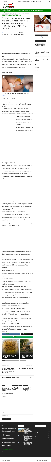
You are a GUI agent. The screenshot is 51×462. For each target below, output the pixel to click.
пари (18, 360)
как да (15, 360)
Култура (36, 432)
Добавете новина (26, 1)
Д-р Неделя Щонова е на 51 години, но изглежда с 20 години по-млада (6, 389)
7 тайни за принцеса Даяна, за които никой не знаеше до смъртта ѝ (27, 389)
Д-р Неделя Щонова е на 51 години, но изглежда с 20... (28, 443)
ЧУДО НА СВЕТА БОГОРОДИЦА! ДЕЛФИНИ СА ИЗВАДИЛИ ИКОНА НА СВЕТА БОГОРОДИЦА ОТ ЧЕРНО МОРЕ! (8, 369)
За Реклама (20, 1)
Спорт (26, 10)
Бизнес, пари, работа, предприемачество (9, 15)
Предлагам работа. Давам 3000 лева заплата (16, 388)
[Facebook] (49, 2)
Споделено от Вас (39, 10)
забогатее (11, 360)
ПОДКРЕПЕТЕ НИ (34, 1)
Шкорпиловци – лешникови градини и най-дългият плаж (41, 65)
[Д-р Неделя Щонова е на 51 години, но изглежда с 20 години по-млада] (6, 382)
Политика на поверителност (42, 460)
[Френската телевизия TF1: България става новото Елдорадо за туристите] (21, 430)
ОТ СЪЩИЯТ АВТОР (15, 377)
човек (25, 360)
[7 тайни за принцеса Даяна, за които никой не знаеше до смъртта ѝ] (28, 382)
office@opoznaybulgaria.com (7, 449)
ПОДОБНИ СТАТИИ (6, 377)
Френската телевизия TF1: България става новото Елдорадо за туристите (40, 44)
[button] (48, 10)
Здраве (3, 385)
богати (7, 360)
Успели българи (20, 10)
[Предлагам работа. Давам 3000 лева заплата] (17, 382)
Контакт (39, 1)
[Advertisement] (33, 5)
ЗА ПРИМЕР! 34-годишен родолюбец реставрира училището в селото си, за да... (28, 437)
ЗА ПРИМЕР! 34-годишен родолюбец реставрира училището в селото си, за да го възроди (42, 51)
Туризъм (36, 436)
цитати (21, 360)
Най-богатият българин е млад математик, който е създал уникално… (26, 368)
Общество (19, 15)
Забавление (31, 10)
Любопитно (25, 385)
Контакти (38, 458)
